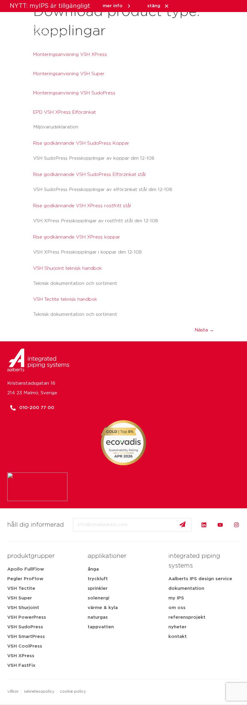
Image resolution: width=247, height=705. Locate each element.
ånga (93, 569)
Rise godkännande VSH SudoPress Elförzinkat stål (89, 174)
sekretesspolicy (39, 692)
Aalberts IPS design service (200, 579)
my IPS (176, 598)
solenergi (98, 598)
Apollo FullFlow (25, 569)
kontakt (177, 636)
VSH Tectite (21, 588)
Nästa (204, 330)
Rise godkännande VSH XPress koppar (76, 237)
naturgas (98, 617)
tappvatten (101, 627)
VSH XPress (20, 656)
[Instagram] (236, 525)
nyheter (177, 627)
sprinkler (98, 588)
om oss (177, 607)
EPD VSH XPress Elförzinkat (64, 112)
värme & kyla (103, 607)
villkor (13, 692)
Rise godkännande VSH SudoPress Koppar (81, 143)
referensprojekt (186, 617)
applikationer (107, 556)
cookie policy (73, 692)
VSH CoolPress (24, 646)
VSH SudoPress (25, 627)
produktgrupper (31, 556)
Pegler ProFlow (25, 579)
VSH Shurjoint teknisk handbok (67, 268)
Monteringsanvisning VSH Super (69, 74)
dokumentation (186, 588)
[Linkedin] (204, 525)
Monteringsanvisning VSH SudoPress (74, 93)
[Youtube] (220, 525)
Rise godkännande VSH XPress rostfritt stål (82, 206)
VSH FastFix (21, 665)
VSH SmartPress (26, 636)
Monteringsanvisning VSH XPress (70, 54)
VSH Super (19, 598)
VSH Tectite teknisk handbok (65, 299)
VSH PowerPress (26, 617)
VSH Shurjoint (23, 607)
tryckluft (98, 579)
